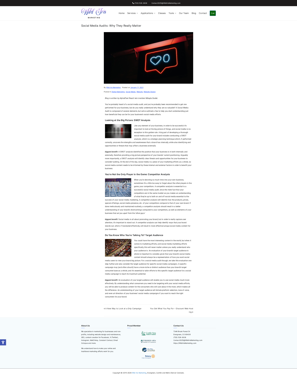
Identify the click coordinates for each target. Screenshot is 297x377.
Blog (194, 13)
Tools (171, 13)
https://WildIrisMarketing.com (184, 343)
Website (140, 92)
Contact (203, 13)
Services (131, 13)
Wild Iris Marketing (113, 87)
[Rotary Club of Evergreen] (148, 356)
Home (122, 13)
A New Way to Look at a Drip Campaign (123, 308)
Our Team (184, 13)
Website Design (150, 92)
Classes (162, 13)
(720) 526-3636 (140, 3)
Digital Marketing (118, 92)
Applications (147, 13)
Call (213, 13)
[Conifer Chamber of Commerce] (148, 333)
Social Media (131, 92)
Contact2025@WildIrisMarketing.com (166, 3)
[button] (3, 342)
